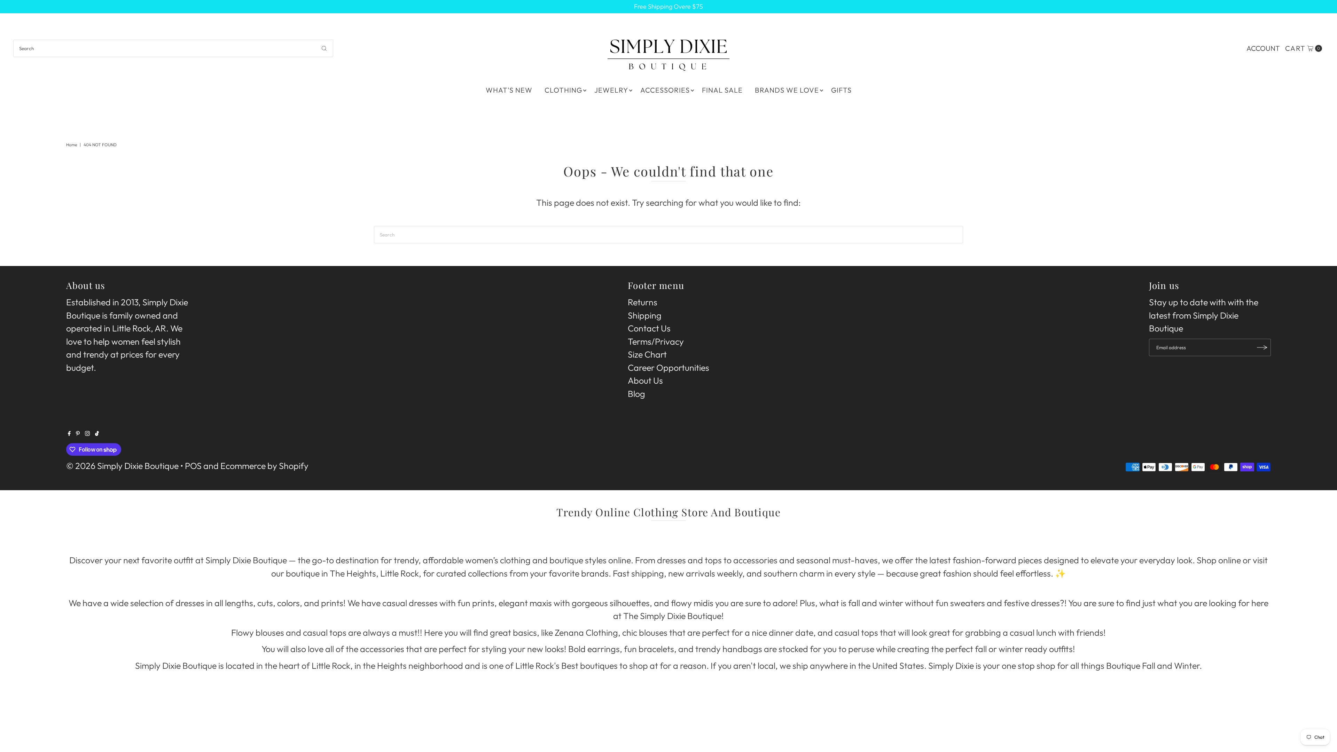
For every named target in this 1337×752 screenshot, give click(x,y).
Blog (636, 393)
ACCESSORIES (665, 90)
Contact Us (649, 328)
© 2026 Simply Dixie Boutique (122, 465)
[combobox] (173, 48)
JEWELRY (611, 90)
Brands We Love (787, 90)
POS (193, 465)
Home (71, 144)
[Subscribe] (1262, 347)
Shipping (645, 315)
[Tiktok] (97, 433)
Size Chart (647, 354)
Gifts (841, 90)
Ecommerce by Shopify (264, 465)
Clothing (563, 90)
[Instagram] (87, 433)
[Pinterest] (78, 433)
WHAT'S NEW (509, 90)
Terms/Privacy (656, 341)
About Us (645, 380)
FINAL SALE (722, 90)
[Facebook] (69, 433)
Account (1263, 48)
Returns (642, 302)
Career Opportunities (668, 367)
